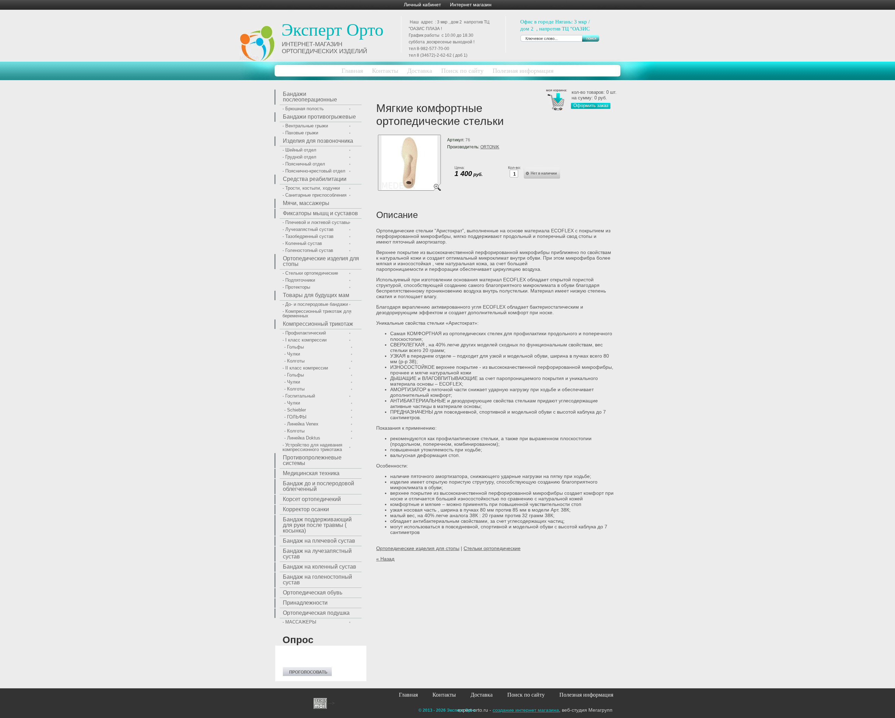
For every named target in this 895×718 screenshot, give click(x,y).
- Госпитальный (298, 396)
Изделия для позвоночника (318, 141)
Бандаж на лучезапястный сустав (317, 553)
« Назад (385, 559)
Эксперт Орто (332, 30)
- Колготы (294, 361)
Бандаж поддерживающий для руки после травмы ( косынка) (317, 525)
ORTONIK (489, 147)
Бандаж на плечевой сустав (319, 541)
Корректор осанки (306, 509)
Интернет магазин (471, 4)
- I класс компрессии (304, 340)
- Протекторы (296, 287)
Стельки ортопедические (492, 548)
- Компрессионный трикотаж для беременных (316, 313)
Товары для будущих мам (316, 295)
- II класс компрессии (305, 368)
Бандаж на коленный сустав (319, 567)
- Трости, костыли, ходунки (311, 188)
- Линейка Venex (301, 424)
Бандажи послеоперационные (310, 97)
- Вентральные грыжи (305, 125)
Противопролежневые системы (312, 460)
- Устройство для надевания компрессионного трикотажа (312, 447)
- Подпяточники (298, 280)
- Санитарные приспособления (314, 195)
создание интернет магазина (526, 710)
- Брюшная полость (303, 108)
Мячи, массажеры (306, 203)
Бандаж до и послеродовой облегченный (318, 486)
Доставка (419, 70)
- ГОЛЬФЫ (295, 417)
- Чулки (292, 354)
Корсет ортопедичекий (312, 499)
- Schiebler (295, 410)
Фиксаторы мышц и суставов (320, 213)
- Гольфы (294, 347)
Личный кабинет (422, 4)
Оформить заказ (590, 105)
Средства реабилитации (314, 179)
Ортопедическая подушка (316, 613)
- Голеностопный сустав (307, 250)
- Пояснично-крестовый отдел (313, 171)
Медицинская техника (311, 473)
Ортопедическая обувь (312, 593)
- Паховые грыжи (300, 132)
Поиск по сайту (462, 70)
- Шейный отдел (299, 150)
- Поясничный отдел (303, 164)
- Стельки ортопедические (310, 273)
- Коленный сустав (302, 243)
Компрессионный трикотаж (318, 324)
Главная (352, 70)
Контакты (385, 70)
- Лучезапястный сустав (308, 229)
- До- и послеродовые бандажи (315, 304)
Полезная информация (586, 695)
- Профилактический (304, 333)
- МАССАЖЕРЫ (299, 622)
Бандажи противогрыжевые (319, 117)
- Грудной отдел (299, 157)
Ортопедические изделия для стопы (417, 548)
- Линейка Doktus (302, 438)
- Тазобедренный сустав (308, 236)
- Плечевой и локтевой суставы (315, 222)
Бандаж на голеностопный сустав (317, 579)
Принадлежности (305, 603)
